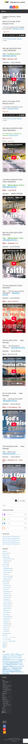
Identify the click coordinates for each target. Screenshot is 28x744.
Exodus (21, 663)
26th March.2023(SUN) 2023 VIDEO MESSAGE (12, 129)
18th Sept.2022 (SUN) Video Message (13, 447)
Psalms (18, 671)
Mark (17, 668)
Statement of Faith (7, 686)
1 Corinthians (6, 654)
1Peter (5, 657)
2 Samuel (16, 659)
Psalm (12, 671)
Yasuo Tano (5, 631)
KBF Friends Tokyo (7, 570)
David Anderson (6, 591)
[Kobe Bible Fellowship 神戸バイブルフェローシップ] (14, 2)
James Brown (5, 553)
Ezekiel (4, 664)
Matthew (6, 669)
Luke (13, 667)
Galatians (9, 664)
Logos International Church (7, 705)
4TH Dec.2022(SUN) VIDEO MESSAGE (12, 286)
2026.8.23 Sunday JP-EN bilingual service (11, 536)
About (3, 680)
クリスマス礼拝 (6, 639)
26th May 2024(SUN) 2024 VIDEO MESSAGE (12, 49)
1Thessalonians (10, 657)
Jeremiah (19, 666)
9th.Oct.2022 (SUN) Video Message (13, 394)
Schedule (4, 697)
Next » (23, 500)
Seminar (5, 574)
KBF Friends (5, 703)
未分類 (4, 643)
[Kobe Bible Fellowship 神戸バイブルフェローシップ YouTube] (14, 7)
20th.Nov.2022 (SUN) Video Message (13, 341)
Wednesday (5, 580)
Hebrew (21, 664)
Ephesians (14, 662)
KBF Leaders (5, 687)
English (4, 551)
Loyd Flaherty (6, 606)
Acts (20, 660)
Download (19, 38)
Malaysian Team (6, 608)
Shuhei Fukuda (6, 625)
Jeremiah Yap (6, 597)
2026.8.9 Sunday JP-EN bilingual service (11, 540)
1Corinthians (13, 656)
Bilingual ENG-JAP (7, 559)
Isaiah (11, 666)
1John (19, 656)
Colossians (6, 663)
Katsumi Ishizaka (7, 603)
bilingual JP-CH (6, 560)
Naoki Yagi (5, 614)
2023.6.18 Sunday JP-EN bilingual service (11, 102)
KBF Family (5, 555)
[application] (14, 35)
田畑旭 (4, 646)
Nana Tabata (6, 612)
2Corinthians (6, 661)
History (4, 684)
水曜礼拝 (4, 645)
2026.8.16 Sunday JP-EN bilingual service (11, 538)
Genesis (14, 664)
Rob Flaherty (6, 624)
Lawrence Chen (6, 604)
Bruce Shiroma (6, 587)
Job (23, 666)
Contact (3, 710)
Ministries (5, 691)
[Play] (4, 35)
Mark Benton (6, 610)
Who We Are (5, 682)
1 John (12, 654)
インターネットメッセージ (8, 637)
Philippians (17, 669)
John (5, 667)
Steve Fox (5, 627)
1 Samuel (21, 654)
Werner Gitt (5, 629)
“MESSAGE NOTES (13, 135)
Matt (20, 668)
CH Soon (5, 589)
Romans (6, 673)
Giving (3, 708)
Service (4, 564)
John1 (9, 668)
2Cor (24, 659)
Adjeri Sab (5, 583)
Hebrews (5, 666)
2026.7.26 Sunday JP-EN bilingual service (11, 544)
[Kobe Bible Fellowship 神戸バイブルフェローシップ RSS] (17, 7)
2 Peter (12, 659)
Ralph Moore (6, 622)
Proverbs (6, 671)
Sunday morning (6, 578)
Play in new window (11, 38)
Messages (4, 693)
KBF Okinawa (6, 701)
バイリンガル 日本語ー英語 (8, 641)
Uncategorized (5, 633)
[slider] (23, 35)
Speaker (4, 581)
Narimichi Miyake (7, 616)
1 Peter (16, 654)
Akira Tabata (6, 585)
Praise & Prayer (6, 572)
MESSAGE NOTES (18, 29)
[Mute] (19, 35)
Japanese (5, 562)
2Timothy (15, 661)
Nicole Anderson (6, 618)
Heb (18, 664)
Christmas (5, 566)
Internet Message (7, 568)
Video (4, 635)
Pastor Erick (6, 620)
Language (5, 557)
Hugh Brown (5, 593)
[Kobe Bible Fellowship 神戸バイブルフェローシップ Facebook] (11, 7)
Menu (4, 11)
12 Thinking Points (7, 689)
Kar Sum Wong (6, 601)
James (15, 666)
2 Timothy (20, 659)
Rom (22, 672)
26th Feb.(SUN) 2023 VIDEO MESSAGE (13, 233)
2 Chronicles (17, 657)
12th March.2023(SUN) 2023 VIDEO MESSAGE (12, 180)
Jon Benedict (6, 599)
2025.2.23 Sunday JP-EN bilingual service (11, 22)
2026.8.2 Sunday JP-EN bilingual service (11, 542)
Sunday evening (6, 576)
